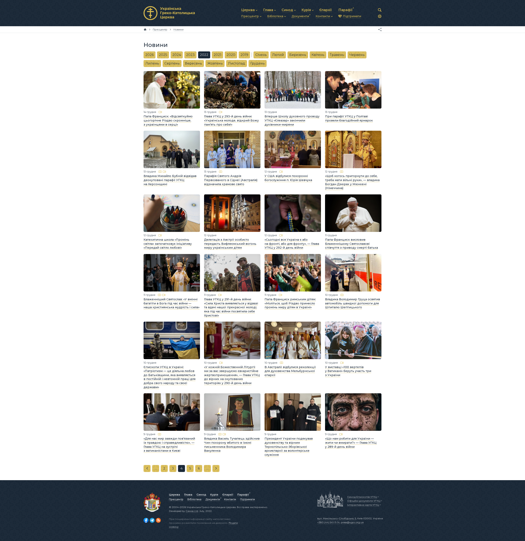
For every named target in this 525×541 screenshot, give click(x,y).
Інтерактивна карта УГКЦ (363, 504)
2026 (149, 55)
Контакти (230, 499)
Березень (297, 55)
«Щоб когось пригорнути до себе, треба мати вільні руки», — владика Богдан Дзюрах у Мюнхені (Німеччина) (352, 182)
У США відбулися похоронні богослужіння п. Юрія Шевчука (288, 178)
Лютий (278, 55)
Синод (201, 494)
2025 (163, 55)
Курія (214, 494)
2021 (217, 55)
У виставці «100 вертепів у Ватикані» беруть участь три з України (348, 371)
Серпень (172, 63)
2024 (176, 55)
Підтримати (247, 499)
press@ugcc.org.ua (352, 522)
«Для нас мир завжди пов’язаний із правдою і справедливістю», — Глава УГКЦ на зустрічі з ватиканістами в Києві (169, 445)
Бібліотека (194, 499)
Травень (337, 55)
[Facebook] (146, 520)
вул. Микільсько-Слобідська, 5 (336, 518)
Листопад (236, 63)
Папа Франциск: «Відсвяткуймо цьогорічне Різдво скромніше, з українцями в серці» (168, 120)
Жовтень (215, 63)
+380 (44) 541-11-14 (328, 522)
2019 (244, 55)
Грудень (257, 63)
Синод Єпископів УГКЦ (362, 496)
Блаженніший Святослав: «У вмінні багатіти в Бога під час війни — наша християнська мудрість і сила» (172, 303)
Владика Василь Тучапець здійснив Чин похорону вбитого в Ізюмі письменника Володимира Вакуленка (232, 445)
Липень (152, 63)
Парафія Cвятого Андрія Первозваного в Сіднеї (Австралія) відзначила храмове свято (230, 180)
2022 (204, 55)
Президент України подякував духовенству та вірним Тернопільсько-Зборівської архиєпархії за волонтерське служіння (289, 446)
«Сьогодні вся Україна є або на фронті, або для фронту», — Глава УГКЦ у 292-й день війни (292, 244)
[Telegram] (152, 520)
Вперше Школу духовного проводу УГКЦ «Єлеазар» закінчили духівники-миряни (292, 120)
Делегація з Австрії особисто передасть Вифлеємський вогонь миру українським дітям (230, 244)
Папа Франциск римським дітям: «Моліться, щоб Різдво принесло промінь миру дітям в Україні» (290, 303)
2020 (231, 55)
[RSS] (158, 520)
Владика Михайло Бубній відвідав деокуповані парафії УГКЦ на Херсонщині (170, 180)
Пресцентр (176, 499)
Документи (212, 499)
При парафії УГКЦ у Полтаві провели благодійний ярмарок (349, 118)
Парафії (243, 494)
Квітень (318, 55)
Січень (261, 55)
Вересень (193, 63)
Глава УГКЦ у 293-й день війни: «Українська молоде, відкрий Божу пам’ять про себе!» (231, 120)
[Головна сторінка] (145, 29)
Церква (174, 494)
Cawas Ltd (192, 511)
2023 (190, 55)
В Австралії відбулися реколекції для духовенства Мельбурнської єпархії (290, 371)
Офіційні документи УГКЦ (363, 500)
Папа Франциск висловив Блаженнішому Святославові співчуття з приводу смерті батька (351, 244)
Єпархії (227, 494)
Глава (188, 494)
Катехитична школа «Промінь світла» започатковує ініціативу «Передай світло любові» (168, 244)
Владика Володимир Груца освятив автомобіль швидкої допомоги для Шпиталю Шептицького (352, 303)
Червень (357, 55)
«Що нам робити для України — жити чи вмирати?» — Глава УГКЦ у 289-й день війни (351, 442)
